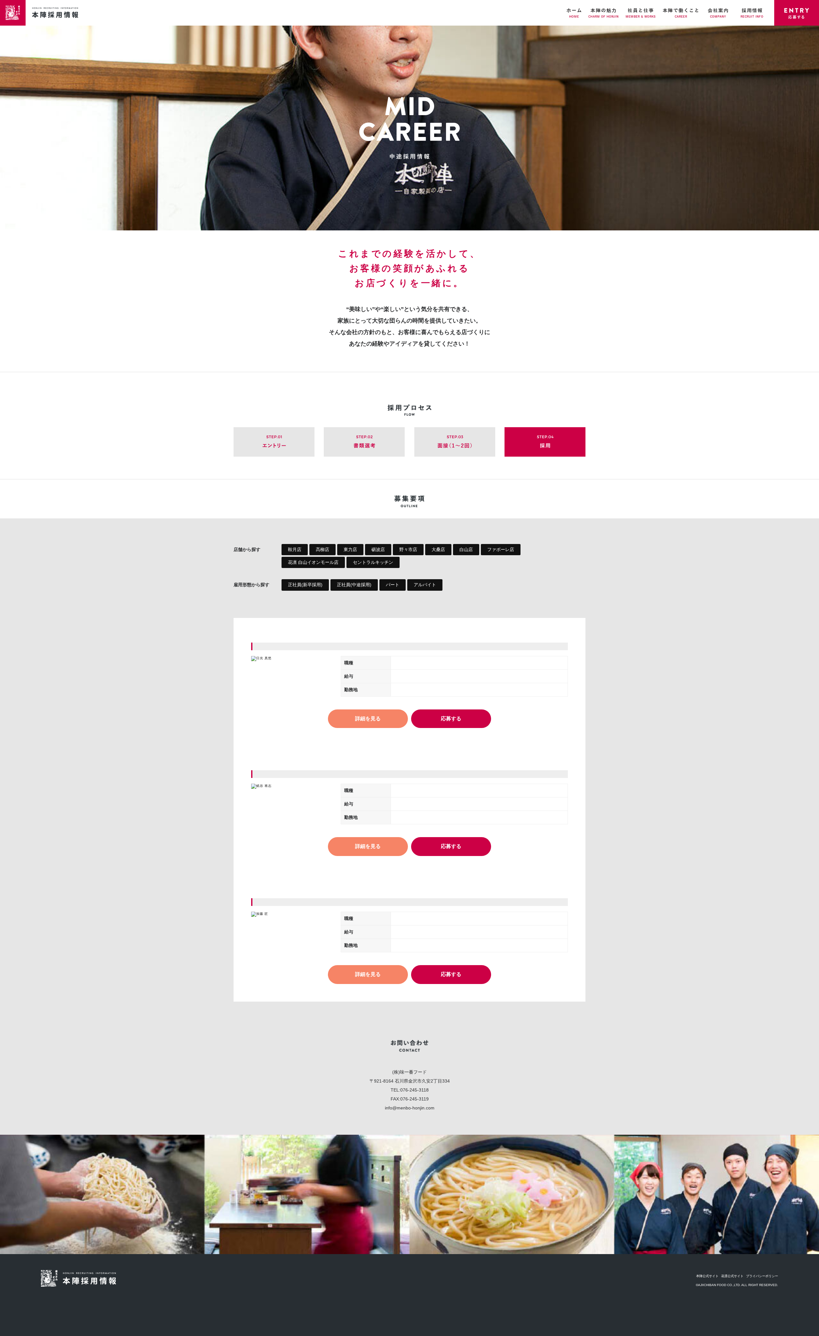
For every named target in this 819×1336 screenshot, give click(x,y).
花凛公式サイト (732, 1276)
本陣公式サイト (707, 1276)
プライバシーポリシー (762, 1276)
